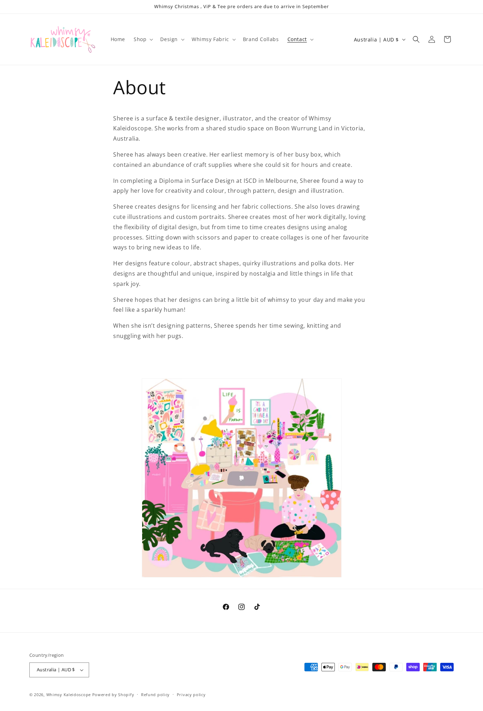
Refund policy (155, 694)
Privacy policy (191, 694)
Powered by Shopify (113, 694)
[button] (142, 39)
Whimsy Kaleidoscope (68, 694)
